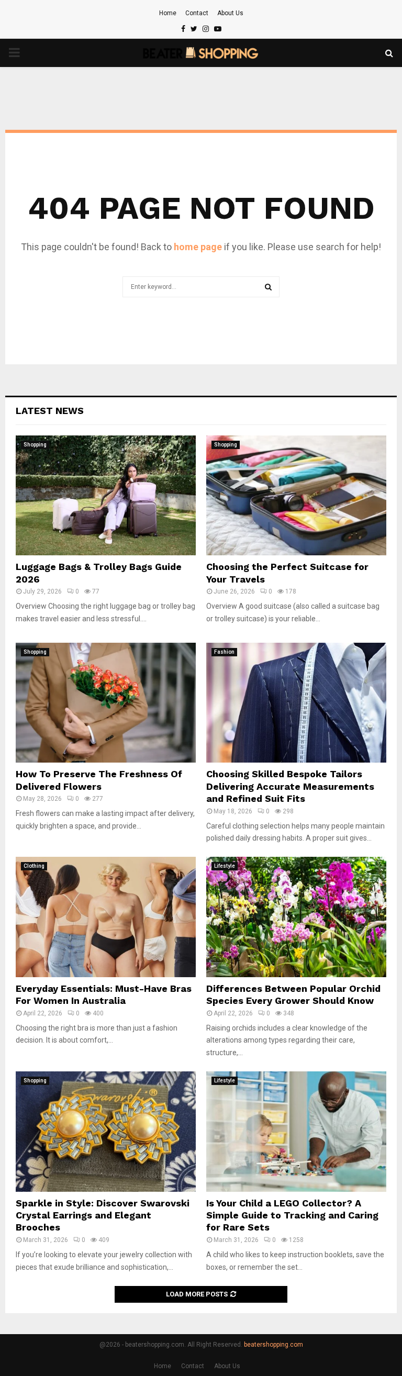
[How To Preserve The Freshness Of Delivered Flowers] (106, 703)
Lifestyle (224, 866)
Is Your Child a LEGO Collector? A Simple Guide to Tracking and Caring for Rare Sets (292, 1215)
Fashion (224, 652)
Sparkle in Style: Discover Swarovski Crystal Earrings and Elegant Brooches (102, 1215)
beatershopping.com (273, 1344)
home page (198, 246)
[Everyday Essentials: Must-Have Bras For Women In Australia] (106, 917)
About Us (230, 13)
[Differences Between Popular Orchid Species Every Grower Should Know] (296, 917)
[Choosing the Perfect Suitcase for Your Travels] (296, 495)
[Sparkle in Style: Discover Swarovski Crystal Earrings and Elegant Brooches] (106, 1131)
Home (167, 13)
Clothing (34, 866)
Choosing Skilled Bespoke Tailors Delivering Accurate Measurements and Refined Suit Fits (290, 786)
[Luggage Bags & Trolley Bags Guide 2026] (106, 495)
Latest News (50, 410)
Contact (196, 13)
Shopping (35, 445)
